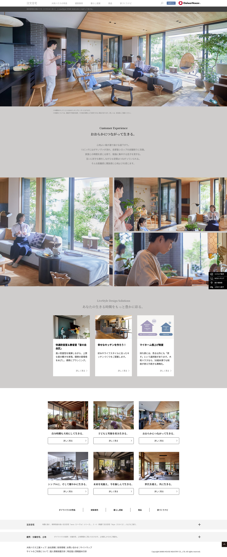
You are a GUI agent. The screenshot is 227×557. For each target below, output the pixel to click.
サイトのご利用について (37, 551)
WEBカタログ (219, 278)
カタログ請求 (219, 274)
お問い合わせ (73, 547)
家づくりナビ (126, 3)
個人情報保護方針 (58, 551)
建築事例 (79, 3)
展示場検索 (218, 283)
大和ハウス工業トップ (36, 547)
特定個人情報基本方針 (77, 551)
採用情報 (61, 547)
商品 (110, 3)
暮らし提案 (95, 3)
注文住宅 (32, 3)
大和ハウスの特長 (59, 3)
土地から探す (219, 287)
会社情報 (52, 547)
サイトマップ (86, 547)
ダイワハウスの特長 (67, 510)
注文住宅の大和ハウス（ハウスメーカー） (41, 9)
